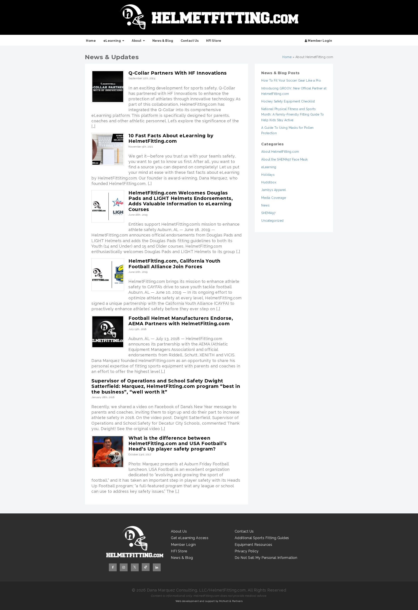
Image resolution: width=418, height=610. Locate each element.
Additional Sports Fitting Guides (262, 538)
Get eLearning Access (189, 538)
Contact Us (190, 40)
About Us (179, 531)
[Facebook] (113, 567)
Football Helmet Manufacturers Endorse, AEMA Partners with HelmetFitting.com (180, 320)
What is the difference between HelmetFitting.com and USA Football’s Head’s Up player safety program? (177, 443)
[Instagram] (124, 567)
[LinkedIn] (157, 567)
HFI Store (213, 40)
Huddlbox (268, 182)
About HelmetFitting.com (280, 151)
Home (91, 40)
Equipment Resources (253, 545)
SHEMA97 (268, 213)
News (265, 205)
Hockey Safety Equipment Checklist (288, 101)
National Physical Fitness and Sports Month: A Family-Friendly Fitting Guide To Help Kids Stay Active (292, 114)
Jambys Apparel (273, 190)
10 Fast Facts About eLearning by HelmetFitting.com (170, 138)
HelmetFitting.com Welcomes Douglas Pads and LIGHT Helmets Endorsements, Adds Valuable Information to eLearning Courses (180, 201)
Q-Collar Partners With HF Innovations (177, 73)
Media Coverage (273, 197)
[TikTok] (146, 567)
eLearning (112, 40)
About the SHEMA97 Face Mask (284, 159)
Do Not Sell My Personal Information (266, 558)
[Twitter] (135, 567)
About (137, 40)
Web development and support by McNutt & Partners (209, 601)
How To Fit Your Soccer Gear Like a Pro (291, 80)
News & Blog (162, 40)
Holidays (268, 174)
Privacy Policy (247, 551)
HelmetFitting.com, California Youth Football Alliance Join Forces (174, 263)
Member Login (319, 40)
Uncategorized (272, 220)
